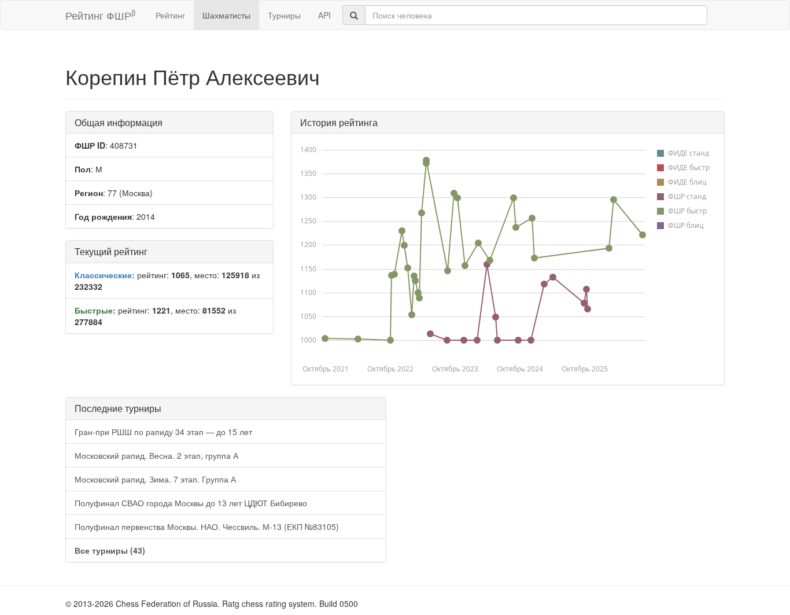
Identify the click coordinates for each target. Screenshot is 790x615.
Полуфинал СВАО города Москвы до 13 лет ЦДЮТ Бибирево (191, 503)
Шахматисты (226, 15)
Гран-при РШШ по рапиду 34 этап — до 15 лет (163, 431)
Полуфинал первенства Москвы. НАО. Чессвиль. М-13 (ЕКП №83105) (207, 526)
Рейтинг (170, 15)
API (324, 15)
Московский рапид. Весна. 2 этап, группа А (156, 455)
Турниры (284, 15)
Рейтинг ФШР (100, 15)
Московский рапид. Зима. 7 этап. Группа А (155, 479)
